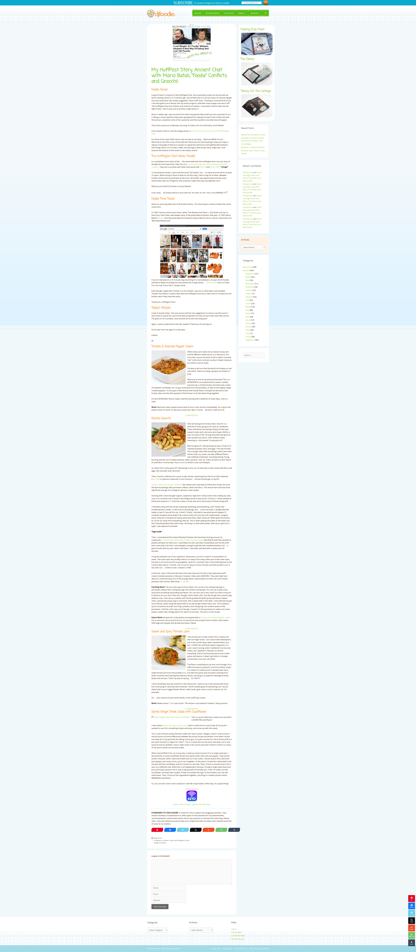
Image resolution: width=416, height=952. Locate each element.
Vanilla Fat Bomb (160, 843)
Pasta (248, 313)
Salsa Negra (246, 144)
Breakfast (250, 287)
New (247, 310)
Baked (248, 277)
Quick (248, 320)
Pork (247, 316)
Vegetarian (250, 340)
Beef (247, 280)
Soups (248, 336)
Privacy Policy (227, 948)
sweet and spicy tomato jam (175, 725)
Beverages (250, 283)
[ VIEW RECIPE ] (191, 415)
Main (248, 306)
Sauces (249, 326)
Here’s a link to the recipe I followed (166, 484)
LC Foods (184, 581)
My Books (254, 13)
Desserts (249, 297)
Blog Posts (158, 838)
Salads (248, 323)
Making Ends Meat (253, 29)
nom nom (215, 167)
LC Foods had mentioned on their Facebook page (182, 540)
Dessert (249, 293)
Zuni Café (156, 479)
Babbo (161, 218)
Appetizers (250, 273)
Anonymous (248, 172)
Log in (233, 929)
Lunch (248, 303)
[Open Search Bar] (265, 13)
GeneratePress (175, 948)
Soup (248, 333)
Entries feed (236, 932)
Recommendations (212, 13)
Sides (248, 330)
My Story (197, 13)
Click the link (211, 282)
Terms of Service (241, 948)
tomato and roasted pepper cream (215, 617)
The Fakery (247, 59)
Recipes (241, 13)
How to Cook (229, 13)
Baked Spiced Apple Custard (253, 134)
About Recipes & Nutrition (259, 948)
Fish (247, 300)
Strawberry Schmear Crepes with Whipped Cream (172, 840)
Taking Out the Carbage (256, 91)
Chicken (249, 290)
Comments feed (238, 935)
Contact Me (215, 948)
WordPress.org (237, 939)
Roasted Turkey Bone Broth (253, 147)
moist (202, 167)
